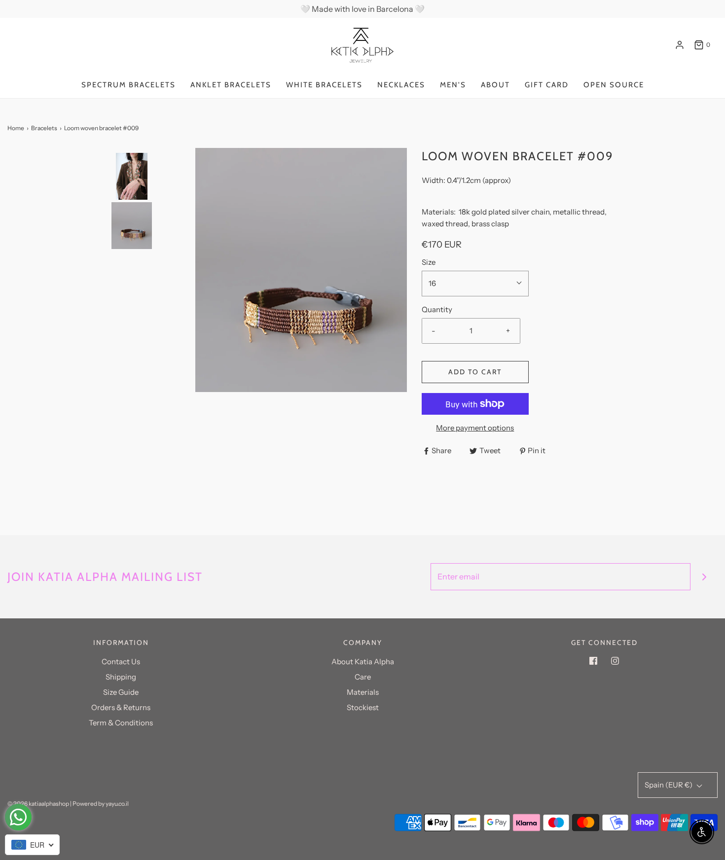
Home (15, 128)
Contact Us (121, 661)
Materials (363, 692)
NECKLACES (401, 84)
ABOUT (495, 84)
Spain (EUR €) (669, 784)
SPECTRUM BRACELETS (128, 84)
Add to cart (475, 371)
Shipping (121, 676)
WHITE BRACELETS (324, 84)
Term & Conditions (121, 722)
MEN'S (453, 84)
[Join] (704, 576)
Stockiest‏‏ (363, 707)
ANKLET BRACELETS (230, 84)
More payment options (475, 427)
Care (363, 676)
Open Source (613, 84)
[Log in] (680, 45)
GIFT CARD (547, 84)
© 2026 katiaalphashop (38, 803)
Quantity (437, 309)
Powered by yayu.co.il (100, 803)
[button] (131, 259)
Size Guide (121, 692)
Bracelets (44, 128)
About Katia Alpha (362, 661)
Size (428, 262)
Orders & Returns (120, 707)
